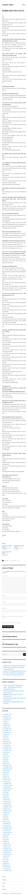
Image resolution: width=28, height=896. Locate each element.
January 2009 (6, 781)
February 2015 (7, 741)
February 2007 (7, 823)
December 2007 (7, 805)
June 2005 (6, 859)
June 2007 (6, 816)
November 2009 (7, 767)
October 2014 (6, 745)
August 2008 (6, 790)
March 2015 (6, 739)
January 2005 (6, 868)
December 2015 (7, 728)
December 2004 (7, 870)
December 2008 (7, 783)
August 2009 (6, 770)
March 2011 (6, 756)
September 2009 (7, 768)
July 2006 (5, 836)
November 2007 (7, 807)
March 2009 (6, 778)
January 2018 (6, 716)
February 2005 (7, 867)
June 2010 (5, 758)
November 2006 (7, 828)
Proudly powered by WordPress (15, 893)
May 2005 (6, 861)
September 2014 (7, 747)
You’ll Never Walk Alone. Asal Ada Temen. (14, 673)
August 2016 (6, 727)
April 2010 (6, 761)
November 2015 (7, 730)
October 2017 (6, 719)
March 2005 (6, 865)
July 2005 (5, 857)
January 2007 (6, 825)
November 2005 (7, 850)
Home (3, 876)
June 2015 (5, 738)
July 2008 (5, 792)
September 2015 (7, 732)
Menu (23, 4)
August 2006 (6, 834)
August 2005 (6, 856)
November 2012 (7, 750)
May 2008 (6, 796)
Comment (5, 576)
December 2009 (7, 765)
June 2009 (6, 772)
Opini (3, 886)
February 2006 (7, 845)
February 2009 (7, 779)
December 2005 (7, 848)
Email (4, 602)
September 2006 (7, 832)
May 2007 (5, 817)
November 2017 (7, 718)
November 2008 (7, 785)
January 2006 (6, 847)
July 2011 (5, 754)
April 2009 (6, 776)
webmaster (6, 560)
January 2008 (6, 803)
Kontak (4, 889)
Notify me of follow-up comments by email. (12, 617)
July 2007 (5, 814)
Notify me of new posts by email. (11, 622)
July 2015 (5, 736)
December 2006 (7, 827)
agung (5, 701)
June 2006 (6, 837)
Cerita (19, 560)
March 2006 (6, 843)
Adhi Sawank (6, 698)
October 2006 (6, 830)
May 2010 (5, 759)
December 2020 (7, 714)
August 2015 (6, 734)
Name (4, 595)
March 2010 (6, 763)
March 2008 (6, 799)
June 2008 (6, 794)
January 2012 (6, 752)
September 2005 (7, 854)
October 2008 (6, 787)
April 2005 (6, 863)
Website (4, 608)
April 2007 (6, 819)
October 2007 (6, 808)
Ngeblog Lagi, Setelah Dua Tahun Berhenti (14, 665)
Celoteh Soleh (7, 5)
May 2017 (5, 721)
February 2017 (7, 725)
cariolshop (6, 691)
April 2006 (6, 841)
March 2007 (6, 821)
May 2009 (6, 774)
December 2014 (7, 743)
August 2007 (6, 812)
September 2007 (7, 810)
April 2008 (6, 797)
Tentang (4, 879)
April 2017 (6, 723)
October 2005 (6, 852)
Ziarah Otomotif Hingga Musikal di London (14, 671)
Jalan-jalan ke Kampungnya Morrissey (13, 674)
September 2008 (7, 788)
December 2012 (7, 748)
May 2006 (6, 839)
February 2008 (7, 801)
